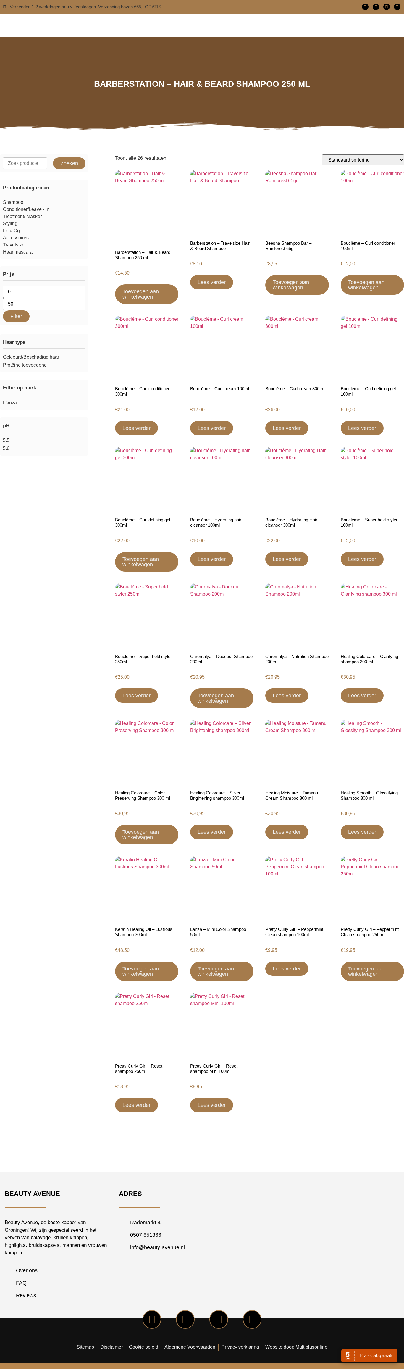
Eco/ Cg (11, 230)
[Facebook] (365, 7)
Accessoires (16, 237)
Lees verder (212, 282)
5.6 (6, 448)
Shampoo (13, 202)
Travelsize (14, 244)
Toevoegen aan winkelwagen (140, 294)
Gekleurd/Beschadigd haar (31, 356)
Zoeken (69, 163)
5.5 (6, 440)
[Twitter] (376, 7)
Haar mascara (18, 251)
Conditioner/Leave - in (26, 209)
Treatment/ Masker (22, 216)
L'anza (10, 402)
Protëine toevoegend (25, 364)
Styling (10, 223)
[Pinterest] (397, 7)
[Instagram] (386, 7)
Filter (16, 316)
